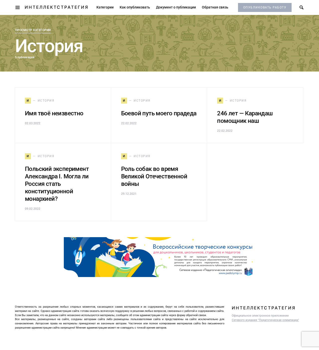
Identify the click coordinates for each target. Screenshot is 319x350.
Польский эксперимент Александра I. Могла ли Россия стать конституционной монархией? (57, 183)
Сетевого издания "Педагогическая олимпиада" (265, 320)
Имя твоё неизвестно (54, 113)
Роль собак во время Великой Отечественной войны (154, 176)
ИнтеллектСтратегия (56, 7)
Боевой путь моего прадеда (159, 113)
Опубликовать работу (265, 7)
